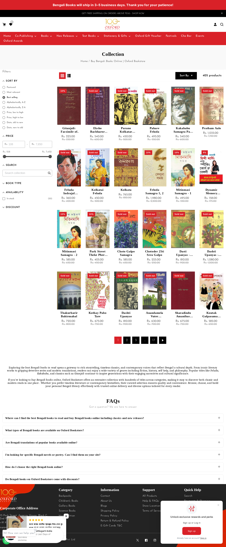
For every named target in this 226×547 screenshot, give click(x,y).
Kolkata (126, 189)
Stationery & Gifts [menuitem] (115, 36)
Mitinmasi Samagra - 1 (183, 191)
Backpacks (65, 496)
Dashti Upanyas (126, 314)
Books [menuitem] (45, 36)
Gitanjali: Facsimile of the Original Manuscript (69, 130)
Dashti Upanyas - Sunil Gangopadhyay (211, 253)
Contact (105, 496)
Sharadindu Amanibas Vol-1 (183, 314)
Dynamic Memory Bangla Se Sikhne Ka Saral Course (211, 191)
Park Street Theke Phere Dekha (97, 253)
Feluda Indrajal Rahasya (69, 191)
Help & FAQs (150, 501)
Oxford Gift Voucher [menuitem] (148, 36)
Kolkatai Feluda (97, 191)
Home (84, 61)
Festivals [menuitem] (171, 36)
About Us (106, 501)
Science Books (67, 511)
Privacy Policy (109, 515)
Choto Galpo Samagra (126, 253)
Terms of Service (152, 511)
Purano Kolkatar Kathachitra (126, 130)
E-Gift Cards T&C (111, 525)
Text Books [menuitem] (89, 36)
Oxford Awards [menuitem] (13, 41)
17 (153, 340)
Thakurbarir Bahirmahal (69, 314)
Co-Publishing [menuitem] (24, 36)
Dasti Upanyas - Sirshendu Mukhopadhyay (183, 253)
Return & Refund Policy (115, 520)
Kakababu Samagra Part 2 (183, 130)
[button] (4, 24)
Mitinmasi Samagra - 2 (69, 253)
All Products (149, 496)
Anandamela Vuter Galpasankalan (154, 314)
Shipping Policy (110, 511)
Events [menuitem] (200, 36)
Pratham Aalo (211, 128)
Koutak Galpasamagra (211, 314)
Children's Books (68, 501)
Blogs (104, 506)
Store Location (151, 506)
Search (188, 496)
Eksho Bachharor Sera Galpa (97, 130)
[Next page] (162, 340)
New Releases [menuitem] (65, 36)
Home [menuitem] (7, 36)
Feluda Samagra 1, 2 (154, 191)
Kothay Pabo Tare (98, 314)
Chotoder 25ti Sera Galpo (154, 253)
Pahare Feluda (154, 130)
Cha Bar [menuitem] (186, 36)
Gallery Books (67, 506)
